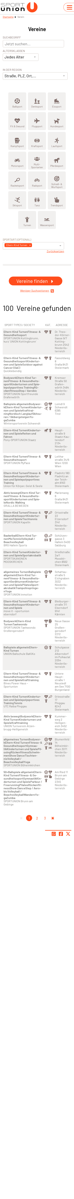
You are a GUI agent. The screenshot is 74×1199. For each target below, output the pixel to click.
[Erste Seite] (21, 818)
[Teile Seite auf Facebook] (61, 834)
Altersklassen (14, 50)
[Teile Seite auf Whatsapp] (53, 834)
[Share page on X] (68, 834)
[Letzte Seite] (53, 818)
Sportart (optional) (17, 239)
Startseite (8, 16)
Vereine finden (32, 281)
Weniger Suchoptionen (35, 290)
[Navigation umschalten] (69, 7)
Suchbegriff (12, 37)
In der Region (12, 69)
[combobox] (21, 57)
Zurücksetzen (55, 251)
